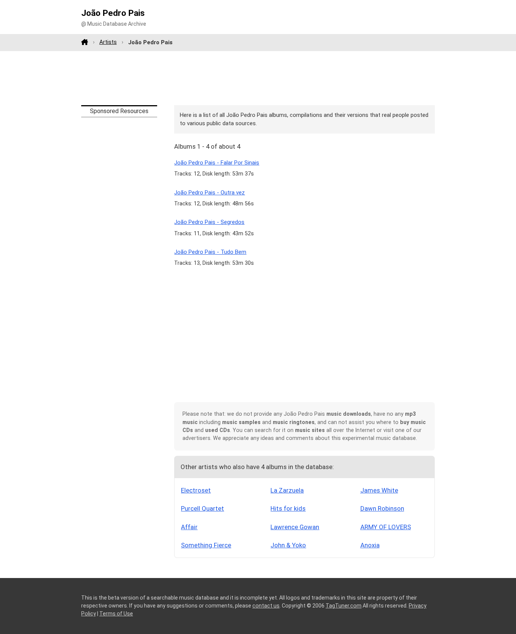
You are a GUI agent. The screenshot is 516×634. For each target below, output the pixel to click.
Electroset (196, 490)
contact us (266, 606)
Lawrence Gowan (294, 527)
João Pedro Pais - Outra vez (209, 192)
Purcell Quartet (202, 508)
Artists (108, 42)
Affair (189, 527)
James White (379, 490)
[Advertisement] (258, 78)
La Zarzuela (287, 490)
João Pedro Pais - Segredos (209, 222)
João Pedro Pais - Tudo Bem (210, 252)
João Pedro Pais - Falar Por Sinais (216, 162)
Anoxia (370, 545)
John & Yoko (288, 545)
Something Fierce (206, 545)
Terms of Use (116, 614)
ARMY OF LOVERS (385, 527)
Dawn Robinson (382, 508)
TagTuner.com (344, 606)
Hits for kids (288, 508)
